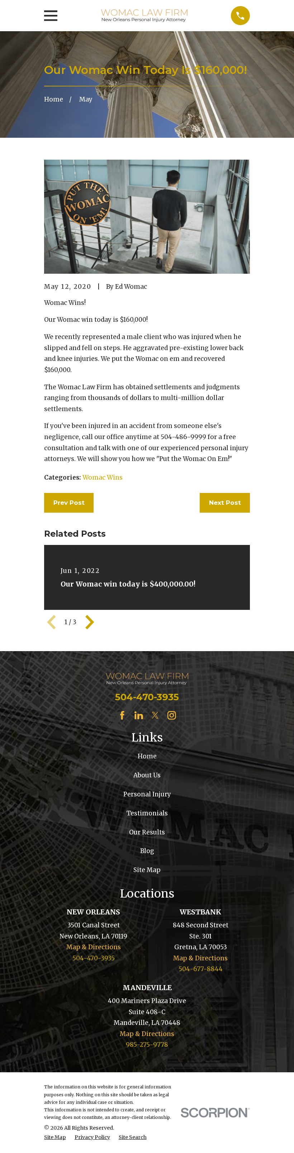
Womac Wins (102, 477)
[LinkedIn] (138, 715)
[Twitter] (155, 715)
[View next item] (89, 622)
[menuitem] (55, 1137)
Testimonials (147, 813)
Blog (147, 851)
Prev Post (69, 502)
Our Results (147, 832)
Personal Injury (147, 794)
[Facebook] (122, 715)
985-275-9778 (147, 1045)
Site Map (147, 870)
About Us (147, 775)
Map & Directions (93, 947)
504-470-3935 (147, 696)
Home (147, 756)
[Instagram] (171, 715)
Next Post (225, 502)
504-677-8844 (201, 969)
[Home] (144, 15)
